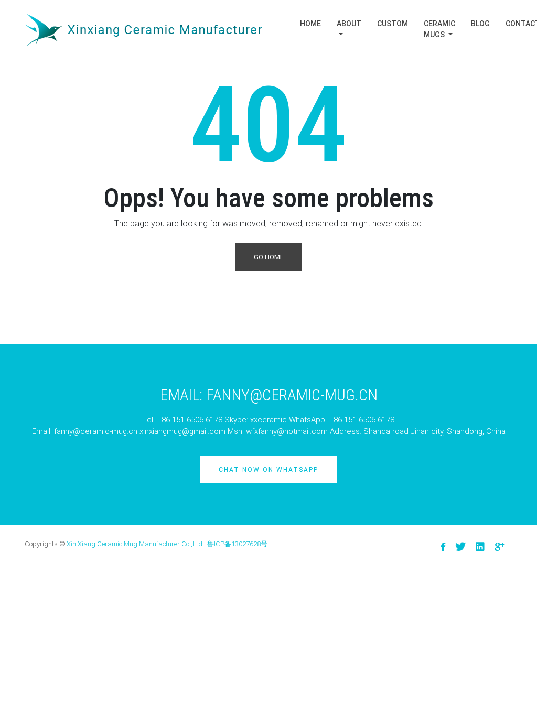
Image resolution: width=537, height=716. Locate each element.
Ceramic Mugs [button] (439, 29)
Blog (480, 23)
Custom (392, 23)
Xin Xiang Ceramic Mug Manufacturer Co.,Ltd (134, 544)
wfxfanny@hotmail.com (287, 431)
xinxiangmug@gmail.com (182, 431)
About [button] (349, 23)
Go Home (269, 257)
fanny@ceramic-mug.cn (95, 431)
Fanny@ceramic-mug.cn (292, 395)
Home (310, 23)
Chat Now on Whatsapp (268, 469)
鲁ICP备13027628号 (237, 544)
